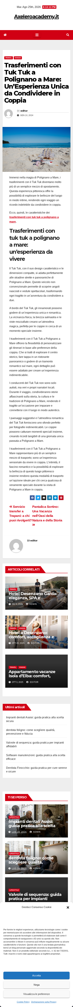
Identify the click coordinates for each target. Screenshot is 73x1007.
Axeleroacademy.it (36, 16)
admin (33, 604)
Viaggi (18, 58)
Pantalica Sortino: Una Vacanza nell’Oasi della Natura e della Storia (47, 513)
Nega (37, 984)
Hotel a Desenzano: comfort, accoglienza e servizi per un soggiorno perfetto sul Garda (32, 639)
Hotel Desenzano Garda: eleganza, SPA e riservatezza (33, 597)
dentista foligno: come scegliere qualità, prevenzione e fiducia (30, 862)
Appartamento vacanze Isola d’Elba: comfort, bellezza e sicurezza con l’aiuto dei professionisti (32, 678)
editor (24, 110)
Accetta (36, 975)
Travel (8, 58)
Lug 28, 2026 (19, 832)
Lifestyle (14, 817)
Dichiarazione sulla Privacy (43, 1002)
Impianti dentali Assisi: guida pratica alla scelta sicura (31, 825)
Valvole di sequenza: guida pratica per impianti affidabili (34, 898)
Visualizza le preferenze (36, 994)
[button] (68, 907)
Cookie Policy (23, 1002)
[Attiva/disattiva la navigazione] (37, 34)
